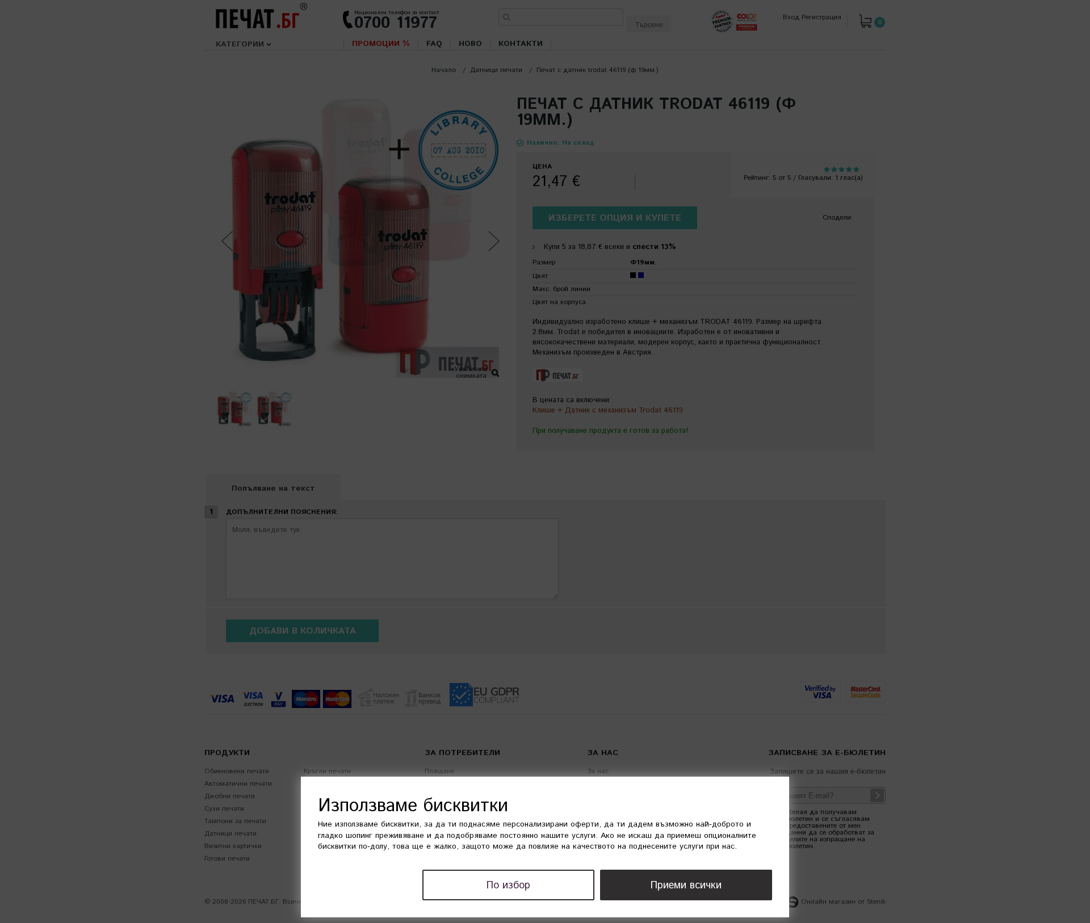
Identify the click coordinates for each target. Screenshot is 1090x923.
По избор (508, 885)
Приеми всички (686, 885)
